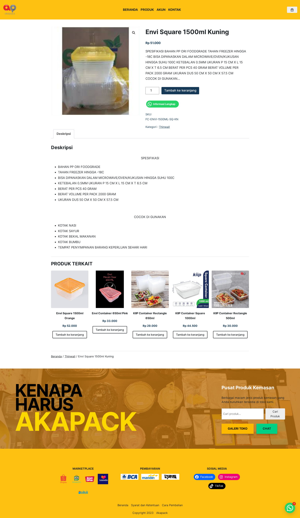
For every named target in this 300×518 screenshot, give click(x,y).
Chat (267, 428)
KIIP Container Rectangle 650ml (150, 315)
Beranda (56, 356)
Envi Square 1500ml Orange (69, 315)
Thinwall (164, 127)
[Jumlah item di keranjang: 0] (292, 10)
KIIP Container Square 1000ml (190, 315)
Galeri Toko (237, 428)
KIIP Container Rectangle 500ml (230, 315)
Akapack (162, 513)
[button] (134, 33)
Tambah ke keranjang (180, 90)
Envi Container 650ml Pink (110, 313)
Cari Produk (275, 414)
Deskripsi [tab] (64, 134)
